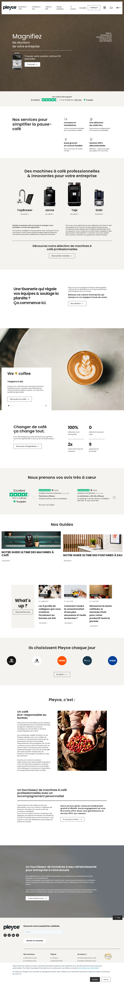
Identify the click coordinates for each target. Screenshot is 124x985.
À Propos (55, 958)
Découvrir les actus (23, 612)
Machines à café (22, 8)
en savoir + (25, 214)
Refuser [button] (106, 979)
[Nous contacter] (111, 8)
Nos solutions (76, 303)
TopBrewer (24, 210)
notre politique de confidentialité (88, 968)
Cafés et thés (48, 8)
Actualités (82, 8)
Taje (74, 210)
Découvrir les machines (60, 256)
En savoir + (43, 623)
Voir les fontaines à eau (36, 898)
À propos (73, 8)
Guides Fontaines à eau (87, 961)
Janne (49, 210)
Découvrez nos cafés (18, 399)
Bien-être (43, 595)
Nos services (29, 954)
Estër (99, 210)
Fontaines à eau (36, 8)
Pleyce (53, 954)
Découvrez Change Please (26, 446)
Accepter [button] (95, 979)
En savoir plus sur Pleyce (71, 819)
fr (117, 8)
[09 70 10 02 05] (104, 7)
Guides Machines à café (87, 958)
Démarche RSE (57, 961)
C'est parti (31, 64)
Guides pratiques (60, 8)
